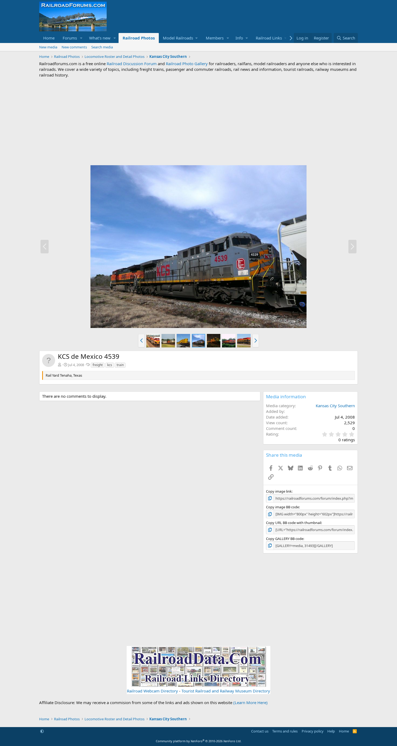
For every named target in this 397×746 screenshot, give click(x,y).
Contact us (259, 731)
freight (98, 365)
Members (215, 38)
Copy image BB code (282, 507)
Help (331, 731)
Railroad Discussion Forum (132, 63)
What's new (99, 38)
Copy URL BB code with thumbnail (293, 522)
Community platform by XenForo (198, 741)
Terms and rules (285, 731)
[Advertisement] (198, 121)
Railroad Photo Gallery (187, 63)
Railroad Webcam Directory (152, 691)
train (120, 365)
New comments (74, 47)
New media (48, 47)
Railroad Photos (139, 38)
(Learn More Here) (250, 702)
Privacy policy (313, 731)
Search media (102, 47)
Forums (70, 38)
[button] (81, 38)
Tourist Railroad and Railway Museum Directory (225, 691)
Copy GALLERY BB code (284, 538)
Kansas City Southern (335, 405)
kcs (109, 365)
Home (49, 38)
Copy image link (279, 491)
